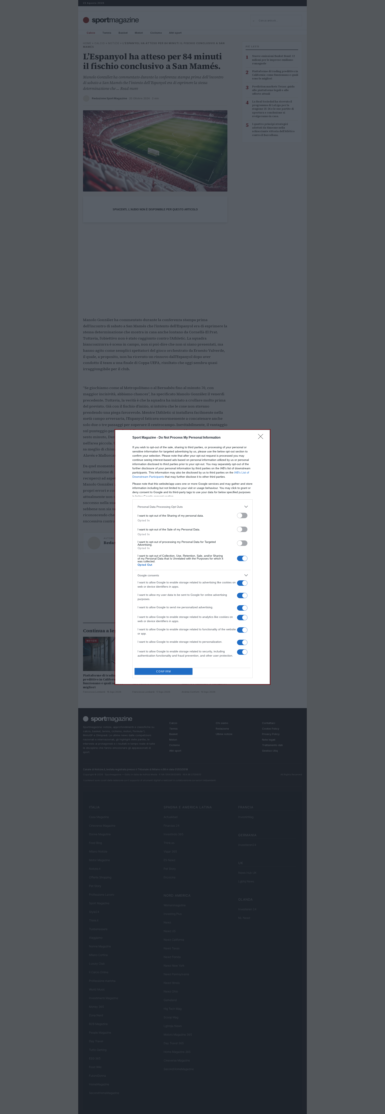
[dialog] (192, 557)
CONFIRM (163, 671)
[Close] (262, 438)
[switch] (242, 515)
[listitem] (192, 507)
